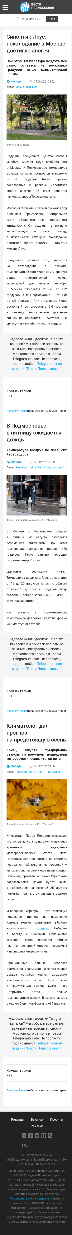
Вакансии (37, 1119)
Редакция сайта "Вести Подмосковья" (40, 467)
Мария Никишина (26, 87)
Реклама (37, 1126)
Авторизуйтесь (16, 410)
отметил (43, 928)
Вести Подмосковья (37, 7)
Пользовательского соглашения (30, 1198)
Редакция (18, 1119)
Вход (52, 18)
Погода (16, 81)
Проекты (56, 1119)
